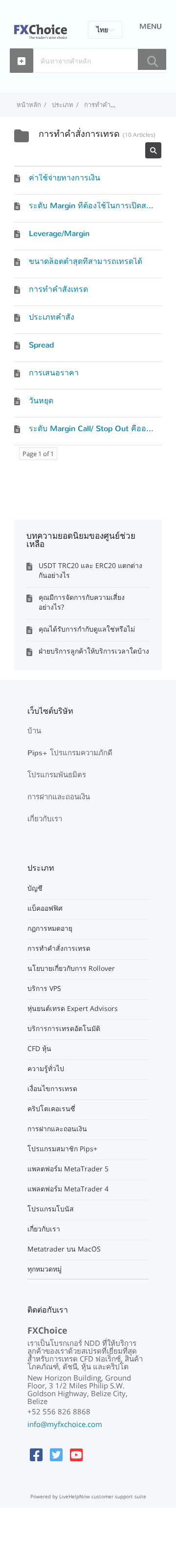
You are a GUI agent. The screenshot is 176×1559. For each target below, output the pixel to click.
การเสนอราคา (54, 373)
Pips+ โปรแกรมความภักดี (69, 753)
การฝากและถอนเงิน (58, 797)
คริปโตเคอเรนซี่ (51, 1109)
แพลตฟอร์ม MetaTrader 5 (68, 1169)
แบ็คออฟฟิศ (45, 908)
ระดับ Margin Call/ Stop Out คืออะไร (94, 428)
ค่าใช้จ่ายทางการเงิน (64, 178)
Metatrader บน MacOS (64, 1249)
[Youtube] (76, 1455)
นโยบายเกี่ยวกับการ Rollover (71, 968)
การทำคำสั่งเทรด (58, 289)
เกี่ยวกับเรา (44, 819)
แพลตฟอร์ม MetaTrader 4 (68, 1189)
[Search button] (152, 59)
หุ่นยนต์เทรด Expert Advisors (72, 1008)
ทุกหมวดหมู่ (44, 1269)
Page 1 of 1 (38, 453)
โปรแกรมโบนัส (50, 1209)
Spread (41, 345)
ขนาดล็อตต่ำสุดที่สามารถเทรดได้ (85, 261)
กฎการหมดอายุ (49, 928)
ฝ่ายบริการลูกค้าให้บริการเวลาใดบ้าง (94, 651)
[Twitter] (56, 1455)
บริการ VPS (44, 988)
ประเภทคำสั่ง (51, 317)
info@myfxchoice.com (64, 1424)
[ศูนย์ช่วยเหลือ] (40, 26)
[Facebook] (36, 1455)
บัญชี (35, 888)
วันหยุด (41, 400)
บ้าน (34, 731)
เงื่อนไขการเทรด (52, 1089)
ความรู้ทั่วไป (45, 1069)
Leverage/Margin (59, 233)
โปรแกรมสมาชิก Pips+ (62, 1149)
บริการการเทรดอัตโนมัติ (63, 1028)
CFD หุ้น (39, 1049)
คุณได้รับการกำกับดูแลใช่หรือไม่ (87, 629)
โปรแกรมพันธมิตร (56, 775)
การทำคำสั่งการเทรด (58, 948)
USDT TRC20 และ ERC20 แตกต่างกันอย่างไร (90, 570)
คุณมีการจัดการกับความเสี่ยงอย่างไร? (82, 602)
